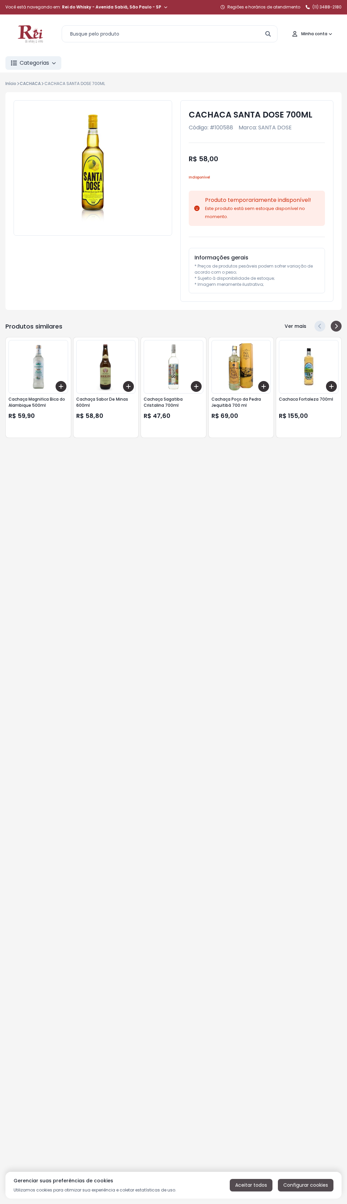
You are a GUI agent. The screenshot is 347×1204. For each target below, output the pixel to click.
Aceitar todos (251, 1185)
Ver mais (295, 326)
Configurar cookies (305, 1185)
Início (10, 83)
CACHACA (30, 83)
